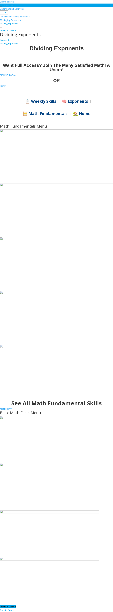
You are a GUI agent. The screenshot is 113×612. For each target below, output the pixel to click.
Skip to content (7, 1)
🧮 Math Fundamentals (45, 113)
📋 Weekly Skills (40, 101)
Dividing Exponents (9, 43)
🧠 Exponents (75, 101)
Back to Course (7, 610)
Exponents (8, 5)
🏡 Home (81, 113)
